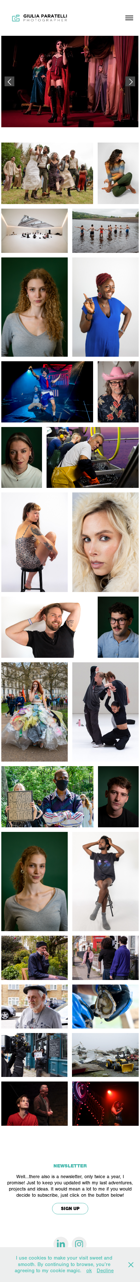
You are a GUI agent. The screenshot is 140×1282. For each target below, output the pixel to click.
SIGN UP (70, 1208)
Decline (105, 1271)
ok (89, 1271)
